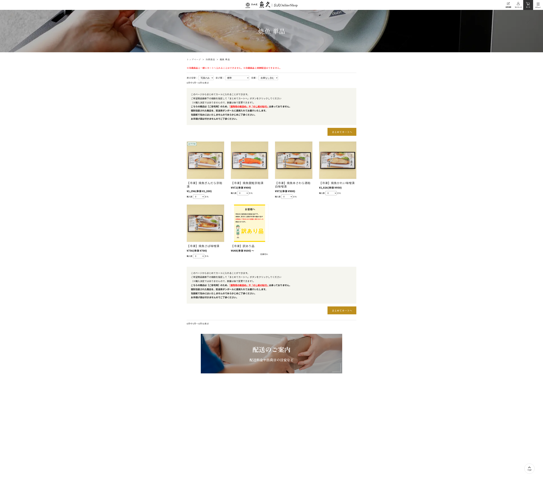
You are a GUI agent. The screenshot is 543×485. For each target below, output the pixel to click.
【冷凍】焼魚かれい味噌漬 (337, 183)
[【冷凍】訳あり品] (249, 223)
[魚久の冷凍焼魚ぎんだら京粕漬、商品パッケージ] (205, 160)
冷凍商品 (210, 59)
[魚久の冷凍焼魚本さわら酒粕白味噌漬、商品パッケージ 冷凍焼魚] (293, 160)
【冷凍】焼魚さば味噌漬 (203, 246)
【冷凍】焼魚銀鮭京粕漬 (247, 183)
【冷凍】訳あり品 (243, 246)
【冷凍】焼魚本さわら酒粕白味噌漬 (293, 184)
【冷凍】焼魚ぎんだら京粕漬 (204, 184)
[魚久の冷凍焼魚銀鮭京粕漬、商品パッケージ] (249, 160)
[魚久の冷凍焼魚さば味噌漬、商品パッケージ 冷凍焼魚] (205, 223)
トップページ (194, 59)
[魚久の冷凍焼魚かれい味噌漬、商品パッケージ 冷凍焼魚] (337, 160)
